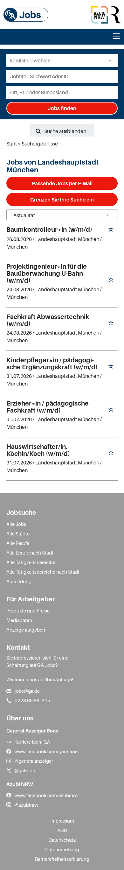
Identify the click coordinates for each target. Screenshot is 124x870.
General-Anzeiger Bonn (32, 730)
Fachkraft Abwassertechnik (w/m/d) (47, 320)
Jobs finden (62, 108)
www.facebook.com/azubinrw (46, 795)
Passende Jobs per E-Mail (62, 183)
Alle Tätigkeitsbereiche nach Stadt (42, 572)
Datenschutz (62, 840)
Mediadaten (19, 620)
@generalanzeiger (33, 761)
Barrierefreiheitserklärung (62, 859)
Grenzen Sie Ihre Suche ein (62, 199)
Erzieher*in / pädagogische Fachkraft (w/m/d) (47, 407)
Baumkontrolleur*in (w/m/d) (49, 229)
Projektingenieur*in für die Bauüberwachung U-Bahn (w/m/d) (46, 273)
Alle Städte (18, 533)
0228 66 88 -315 (32, 700)
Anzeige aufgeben (25, 630)
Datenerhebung (62, 849)
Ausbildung (18, 581)
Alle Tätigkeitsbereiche (30, 562)
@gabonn (24, 770)
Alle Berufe (17, 543)
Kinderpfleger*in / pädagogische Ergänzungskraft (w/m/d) (52, 363)
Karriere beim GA (32, 742)
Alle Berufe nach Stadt (29, 552)
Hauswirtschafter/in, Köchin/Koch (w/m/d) (38, 450)
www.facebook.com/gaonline (46, 751)
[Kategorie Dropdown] (111, 60)
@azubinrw (26, 805)
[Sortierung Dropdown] (107, 215)
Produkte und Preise (28, 610)
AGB (62, 830)
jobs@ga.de (27, 691)
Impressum (62, 821)
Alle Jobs (16, 524)
